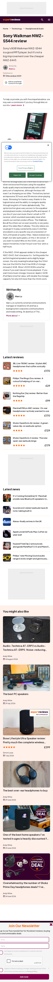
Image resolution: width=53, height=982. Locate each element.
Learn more (16, 105)
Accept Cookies (35, 175)
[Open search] (42, 20)
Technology (17, 28)
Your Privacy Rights (25, 168)
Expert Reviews (11, 19)
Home (5, 28)
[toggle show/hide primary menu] (49, 20)
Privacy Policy (32, 971)
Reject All (17, 175)
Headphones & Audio (35, 28)
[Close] (48, 145)
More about (12, 315)
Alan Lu (12, 69)
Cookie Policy (38, 161)
